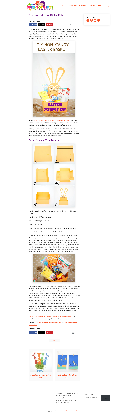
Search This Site (91, 394)
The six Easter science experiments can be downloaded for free (50, 317)
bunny (54, 340)
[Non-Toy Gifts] (41, 6)
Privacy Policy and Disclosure (79, 411)
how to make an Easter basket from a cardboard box (51, 120)
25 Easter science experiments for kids (48, 322)
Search (105, 398)
